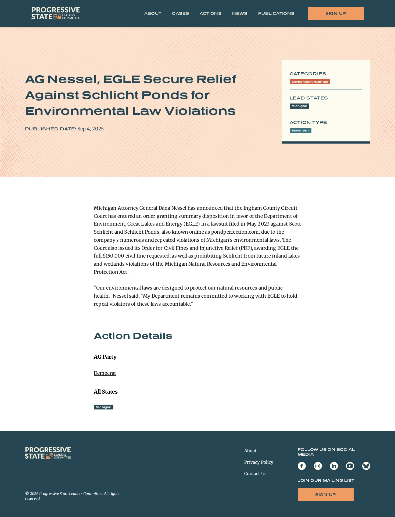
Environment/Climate (310, 81)
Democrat (105, 373)
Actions (210, 13)
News (239, 13)
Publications (276, 13)
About (152, 13)
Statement (301, 130)
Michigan (299, 106)
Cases (180, 13)
